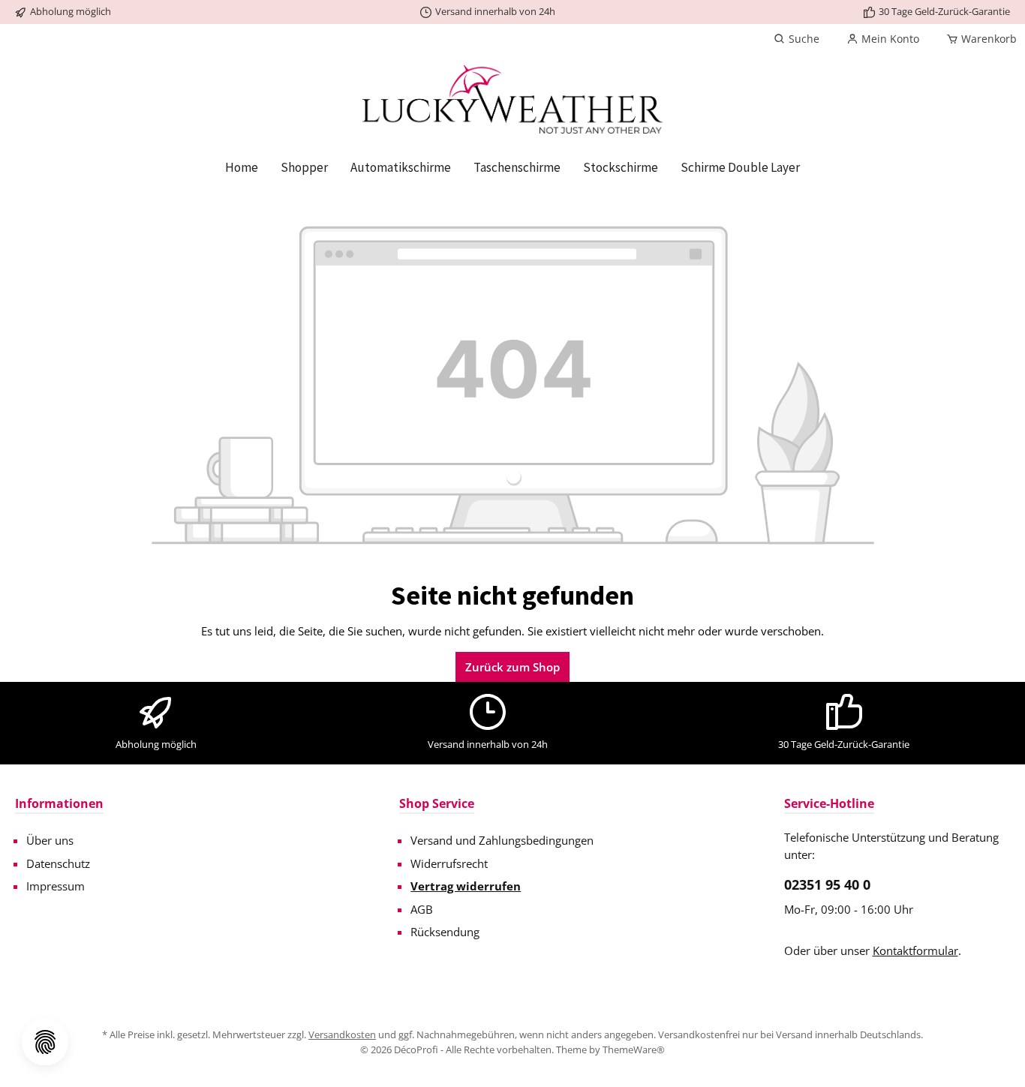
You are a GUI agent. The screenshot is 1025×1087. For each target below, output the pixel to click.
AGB (421, 909)
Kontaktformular (915, 950)
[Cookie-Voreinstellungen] (45, 1041)
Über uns (50, 840)
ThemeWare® (634, 1049)
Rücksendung (444, 931)
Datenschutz (58, 863)
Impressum (55, 885)
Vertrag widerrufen (465, 885)
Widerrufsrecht (449, 863)
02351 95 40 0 (827, 884)
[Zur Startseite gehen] (512, 99)
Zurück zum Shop (512, 666)
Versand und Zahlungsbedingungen (502, 840)
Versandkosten (342, 1034)
